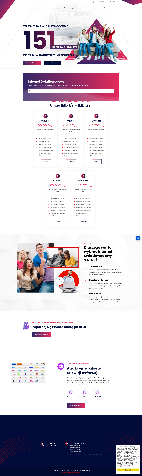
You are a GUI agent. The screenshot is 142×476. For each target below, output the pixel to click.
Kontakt (116, 8)
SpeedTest (94, 8)
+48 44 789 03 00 (114, 2)
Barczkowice (71, 472)
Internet (46, 8)
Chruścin (77, 472)
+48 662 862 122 (100, 2)
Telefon (63, 8)
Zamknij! (128, 470)
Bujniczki (64, 472)
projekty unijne (106, 8)
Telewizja (55, 8)
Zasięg (71, 8)
